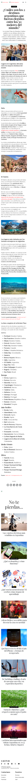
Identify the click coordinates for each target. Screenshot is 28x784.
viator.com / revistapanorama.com (13, 475)
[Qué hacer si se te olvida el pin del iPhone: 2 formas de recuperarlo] (14, 637)
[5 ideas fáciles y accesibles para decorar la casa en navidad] (14, 609)
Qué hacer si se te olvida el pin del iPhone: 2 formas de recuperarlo (14, 650)
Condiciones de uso (5, 768)
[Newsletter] (23, 2)
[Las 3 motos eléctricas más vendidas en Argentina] (14, 522)
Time (16, 70)
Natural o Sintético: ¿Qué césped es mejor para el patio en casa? (14, 711)
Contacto (3, 777)
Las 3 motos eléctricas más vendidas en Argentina (14, 534)
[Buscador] (25, 2)
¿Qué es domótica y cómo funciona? (14, 562)
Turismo (14, 6)
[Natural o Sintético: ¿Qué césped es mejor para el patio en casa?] (14, 698)
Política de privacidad (14, 768)
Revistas (17, 775)
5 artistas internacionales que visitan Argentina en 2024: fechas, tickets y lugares (14, 742)
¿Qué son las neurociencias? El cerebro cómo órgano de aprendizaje (14, 591)
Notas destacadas (19, 777)
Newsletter (3, 775)
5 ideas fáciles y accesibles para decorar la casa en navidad (14, 621)
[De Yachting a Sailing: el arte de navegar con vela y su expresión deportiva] (14, 668)
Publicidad (3, 779)
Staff (16, 779)
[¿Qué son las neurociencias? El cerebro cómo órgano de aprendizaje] (14, 578)
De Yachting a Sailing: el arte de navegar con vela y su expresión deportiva (14, 681)
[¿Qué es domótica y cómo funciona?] (14, 550)
